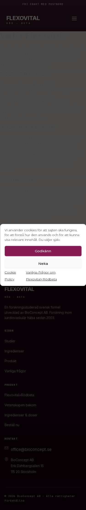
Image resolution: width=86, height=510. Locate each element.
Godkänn (43, 251)
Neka (43, 263)
